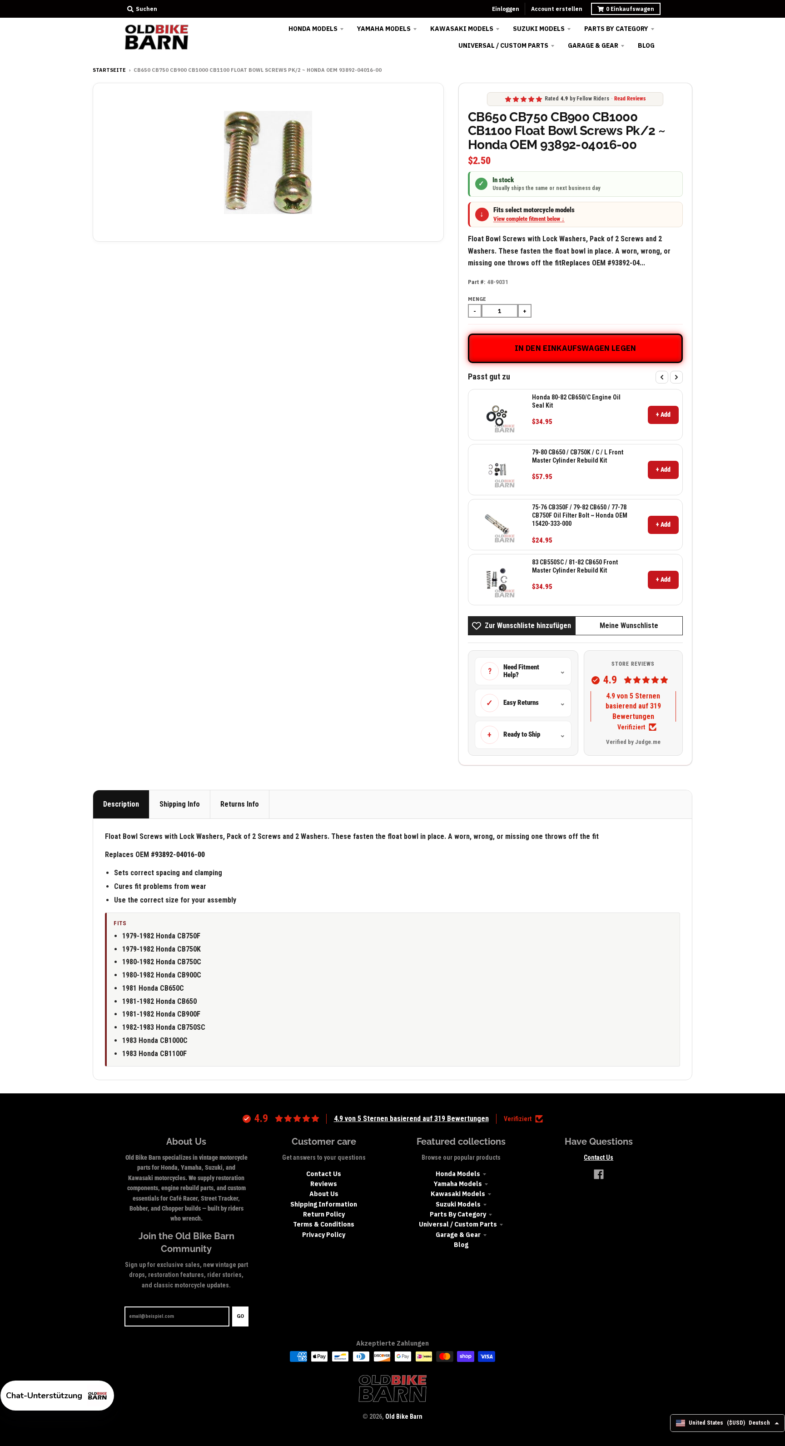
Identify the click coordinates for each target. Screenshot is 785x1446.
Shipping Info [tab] (179, 804)
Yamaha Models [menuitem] (384, 29)
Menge (477, 299)
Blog (461, 1245)
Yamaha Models (458, 1184)
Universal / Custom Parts (458, 1224)
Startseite (109, 70)
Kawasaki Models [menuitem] (461, 29)
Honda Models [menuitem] (313, 29)
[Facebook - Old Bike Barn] (598, 1174)
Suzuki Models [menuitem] (539, 29)
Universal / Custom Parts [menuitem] (503, 45)
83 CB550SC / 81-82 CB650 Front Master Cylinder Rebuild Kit (575, 566)
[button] (57, 1396)
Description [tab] (121, 804)
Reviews (323, 1184)
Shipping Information (323, 1204)
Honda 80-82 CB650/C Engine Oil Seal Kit (576, 401)
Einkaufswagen (630, 8)
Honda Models (458, 1174)
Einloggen (505, 8)
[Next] (676, 377)
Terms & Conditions (323, 1224)
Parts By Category (458, 1214)
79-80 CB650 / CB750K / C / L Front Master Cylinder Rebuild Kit (577, 456)
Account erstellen (556, 8)
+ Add (663, 414)
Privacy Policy (323, 1235)
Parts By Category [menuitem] (616, 29)
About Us (323, 1194)
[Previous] (662, 377)
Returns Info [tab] (239, 804)
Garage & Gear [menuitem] (593, 45)
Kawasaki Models (458, 1194)
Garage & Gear (458, 1235)
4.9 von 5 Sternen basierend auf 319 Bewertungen (633, 706)
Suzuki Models (458, 1204)
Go (240, 1316)
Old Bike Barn (403, 1416)
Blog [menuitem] (646, 45)
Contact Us (323, 1174)
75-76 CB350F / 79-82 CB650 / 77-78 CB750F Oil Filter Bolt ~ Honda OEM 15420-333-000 (579, 515)
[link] (497, 414)
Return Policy (324, 1214)
